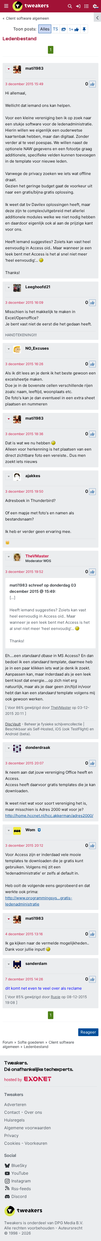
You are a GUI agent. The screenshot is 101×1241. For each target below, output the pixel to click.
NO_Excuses (37, 348)
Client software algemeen (27, 18)
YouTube (19, 1173)
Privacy (11, 1135)
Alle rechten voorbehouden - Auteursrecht (43, 1228)
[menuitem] (70, 6)
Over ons (33, 1112)
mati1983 (34, 68)
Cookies (12, 1143)
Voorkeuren (36, 1143)
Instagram (21, 1180)
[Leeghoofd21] (17, 288)
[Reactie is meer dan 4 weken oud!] (24, 84)
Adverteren (15, 1104)
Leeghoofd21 (37, 286)
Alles (44, 28)
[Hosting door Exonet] (27, 1079)
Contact (12, 1112)
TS (55, 28)
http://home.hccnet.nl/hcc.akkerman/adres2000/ (49, 815)
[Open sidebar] (97, 17)
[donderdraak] (17, 748)
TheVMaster (37, 556)
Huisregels (14, 1120)
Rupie (55, 997)
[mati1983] (17, 69)
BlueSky (19, 1165)
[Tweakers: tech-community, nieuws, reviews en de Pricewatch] (30, 6)
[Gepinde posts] (84, 29)
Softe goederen (31, 1042)
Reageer (88, 1032)
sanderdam (36, 963)
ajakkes (32, 475)
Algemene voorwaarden (27, 1127)
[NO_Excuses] (17, 349)
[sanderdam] (17, 964)
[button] (6, 6)
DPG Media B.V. (69, 1222)
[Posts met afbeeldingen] (63, 29)
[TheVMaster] (17, 557)
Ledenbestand (36, 1046)
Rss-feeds (21, 1188)
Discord (19, 1196)
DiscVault (13, 724)
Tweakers (13, 1222)
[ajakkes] (17, 477)
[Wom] (17, 831)
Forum (8, 1042)
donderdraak (37, 747)
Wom (30, 829)
